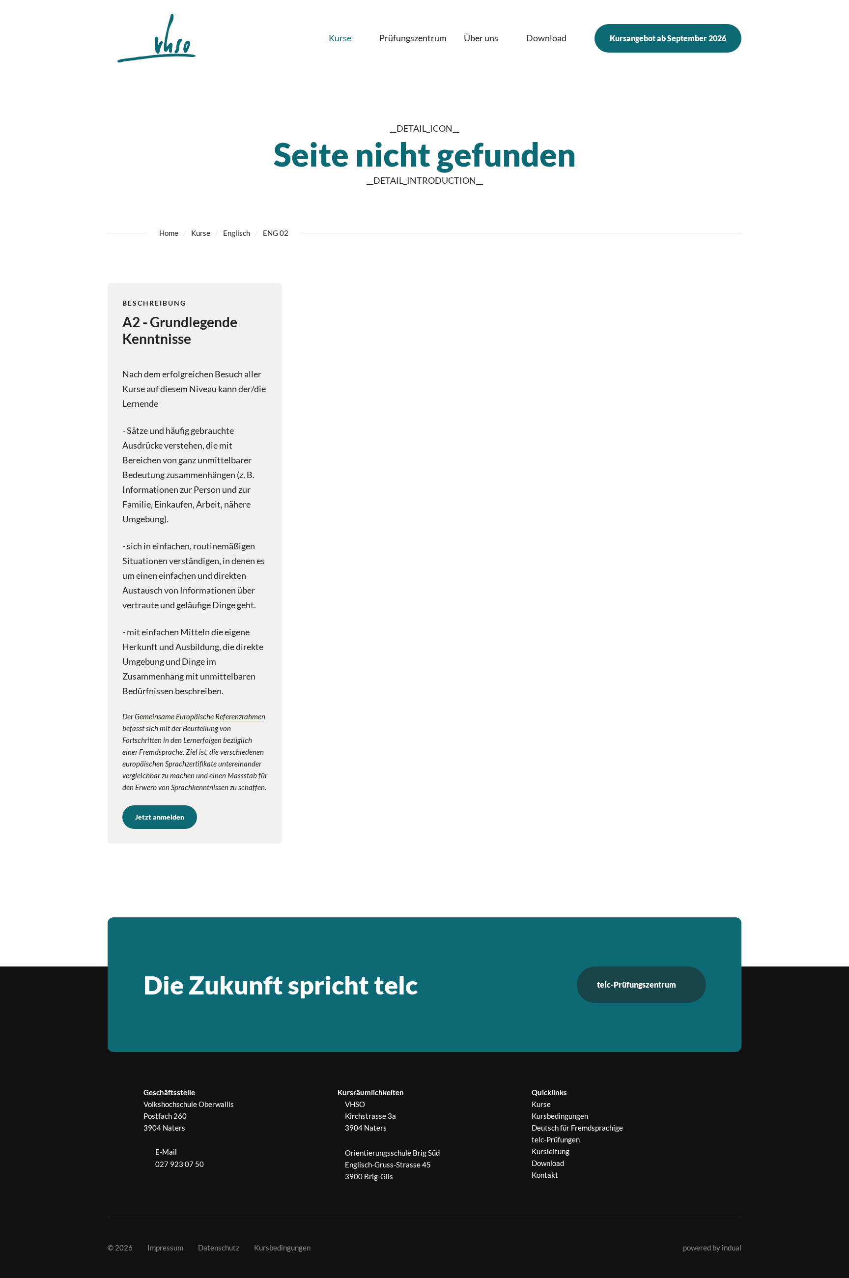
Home (168, 232)
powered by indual (712, 1247)
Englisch (236, 232)
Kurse (200, 232)
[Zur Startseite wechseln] (157, 38)
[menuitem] (345, 38)
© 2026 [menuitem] (120, 1247)
